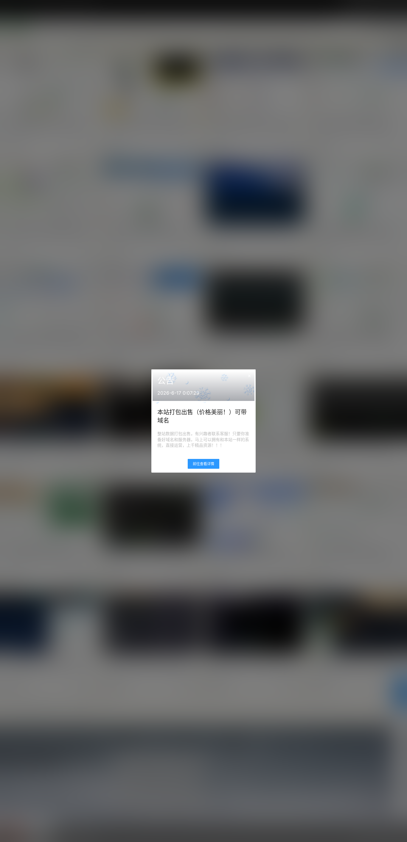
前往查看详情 (203, 464)
